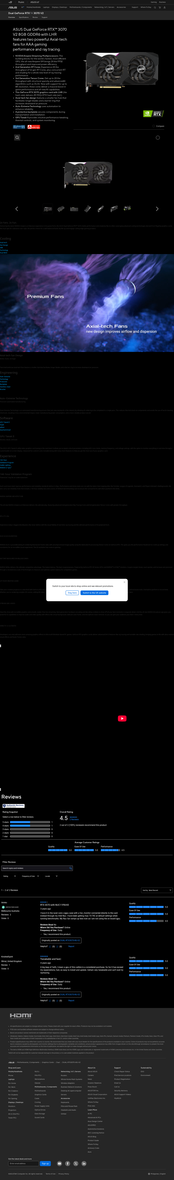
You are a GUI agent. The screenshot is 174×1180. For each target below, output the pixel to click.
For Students (13, 1095)
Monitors (11, 1106)
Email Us (117, 1083)
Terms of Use (50, 1174)
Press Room (92, 1087)
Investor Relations (94, 1083)
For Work (11, 1087)
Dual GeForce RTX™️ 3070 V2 (26, 13)
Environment (145, 1075)
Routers (64, 1075)
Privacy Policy (63, 1174)
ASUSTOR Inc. (93, 1091)
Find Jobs (91, 1106)
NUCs (37, 1072)
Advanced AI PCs (94, 1118)
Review (35, 17)
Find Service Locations (122, 1075)
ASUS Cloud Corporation (97, 1094)
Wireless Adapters (68, 1083)
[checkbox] (158, 126)
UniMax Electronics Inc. (96, 1098)
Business (162, 2)
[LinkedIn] (83, 1163)
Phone (10, 1075)
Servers (64, 1095)
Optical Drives (40, 1110)
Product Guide (93, 1140)
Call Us (117, 1087)
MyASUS (117, 1098)
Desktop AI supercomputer (71, 1091)
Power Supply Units (42, 1106)
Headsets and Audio (68, 1110)
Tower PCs (12, 1118)
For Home (12, 1083)
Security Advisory (121, 1091)
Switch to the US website (94, 592)
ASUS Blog (92, 1137)
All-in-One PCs (13, 1114)
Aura (89, 1152)
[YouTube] (59, 1163)
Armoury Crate (93, 1148)
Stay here (72, 592)
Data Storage (40, 1114)
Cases (37, 1098)
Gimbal (63, 1114)
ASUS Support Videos (122, 1094)
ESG (142, 1072)
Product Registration (122, 1079)
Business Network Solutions (71, 1087)
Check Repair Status (122, 1072)
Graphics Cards (40, 1095)
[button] (154, 2)
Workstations (40, 1079)
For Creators (13, 1091)
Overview (11, 17)
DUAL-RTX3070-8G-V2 (71, 1062)
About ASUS (92, 1072)
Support (44, 17)
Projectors (12, 1110)
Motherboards (40, 1091)
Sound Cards (39, 1118)
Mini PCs (38, 1075)
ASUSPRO (92, 1125)
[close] (124, 582)
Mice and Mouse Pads (69, 1106)
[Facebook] (67, 1163)
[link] (12, 7)
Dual (58, 1062)
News (90, 1079)
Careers (91, 1075)
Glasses (37, 1083)
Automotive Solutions (96, 1129)
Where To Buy (93, 1102)
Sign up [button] (45, 1163)
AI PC (90, 1114)
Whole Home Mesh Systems (71, 1079)
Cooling (38, 1102)
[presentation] (0, 646)
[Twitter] (75, 1163)
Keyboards (65, 1102)
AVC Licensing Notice (96, 1133)
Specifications (24, 17)
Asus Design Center (95, 1121)
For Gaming (12, 1099)
